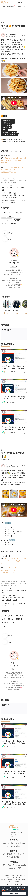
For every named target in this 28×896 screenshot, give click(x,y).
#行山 (9, 865)
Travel (13, 875)
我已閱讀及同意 (14, 893)
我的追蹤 (10, 857)
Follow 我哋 (12, 202)
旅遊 (15, 195)
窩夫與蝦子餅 (16, 310)
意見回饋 (10, 846)
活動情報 (15, 197)
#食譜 (18, 865)
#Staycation (11, 868)
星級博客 (21, 843)
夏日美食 (11, 619)
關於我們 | (4, 879)
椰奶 (21, 615)
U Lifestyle (7, 875)
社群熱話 (20, 6)
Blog (14, 877)
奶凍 (3, 619)
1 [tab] (10, 12)
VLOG (8, 843)
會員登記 (24, 2)
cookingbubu (7, 220)
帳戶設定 (13, 854)
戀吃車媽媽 (7, 310)
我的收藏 (21, 854)
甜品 (10, 615)
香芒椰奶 (5, 623)
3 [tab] (15, 12)
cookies (10, 216)
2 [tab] (13, 12)
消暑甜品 (19, 619)
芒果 (16, 615)
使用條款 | (17, 879)
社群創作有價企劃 (8, 6)
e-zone (18, 877)
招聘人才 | (11, 881)
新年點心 (5, 224)
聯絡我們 (17, 881)
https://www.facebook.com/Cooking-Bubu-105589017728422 (13, 169)
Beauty (22, 875)
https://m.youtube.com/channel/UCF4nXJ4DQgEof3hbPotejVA (14, 160)
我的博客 (17, 857)
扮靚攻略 (8, 197)
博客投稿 (17, 846)
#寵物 (4, 865)
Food (9, 877)
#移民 (19, 868)
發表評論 (6, 330)
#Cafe (23, 865)
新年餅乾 (17, 220)
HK (18, 875)
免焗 (3, 626)
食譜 (16, 212)
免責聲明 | (11, 879)
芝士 (3, 216)
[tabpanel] (14, 10)
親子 (23, 195)
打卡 (11, 195)
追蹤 (23, 35)
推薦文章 (14, 843)
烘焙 (10, 212)
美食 (2, 23)
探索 (4, 843)
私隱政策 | (23, 879)
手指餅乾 (14, 224)
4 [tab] (17, 12)
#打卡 (13, 865)
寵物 (3, 197)
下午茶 (4, 212)
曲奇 (21, 212)
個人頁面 (6, 854)
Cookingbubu (11, 34)
